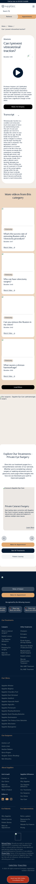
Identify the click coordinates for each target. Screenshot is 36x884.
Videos (10, 26)
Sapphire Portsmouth (9, 708)
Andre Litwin (6, 746)
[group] (19, 508)
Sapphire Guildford (8, 698)
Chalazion (23, 631)
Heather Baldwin (7, 749)
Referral (9, 16)
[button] (18, 73)
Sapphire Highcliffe (8, 705)
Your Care (23, 799)
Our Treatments (25, 790)
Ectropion (23, 634)
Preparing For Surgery (6, 649)
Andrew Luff (6, 743)
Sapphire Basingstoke (9, 727)
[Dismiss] (35, 1)
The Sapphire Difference (6, 640)
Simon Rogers (6, 752)
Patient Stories (6, 822)
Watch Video (8, 247)
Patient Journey (18, 556)
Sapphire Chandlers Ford (10, 692)
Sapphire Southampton (9, 717)
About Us (23, 778)
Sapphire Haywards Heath (10, 701)
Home (4, 26)
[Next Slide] (31, 538)
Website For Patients (27, 824)
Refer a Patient (18, 589)
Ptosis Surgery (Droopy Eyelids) (25, 642)
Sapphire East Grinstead (10, 695)
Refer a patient (25, 816)
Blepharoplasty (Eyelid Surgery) (25, 652)
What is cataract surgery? (7, 632)
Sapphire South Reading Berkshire (13, 714)
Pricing (4, 644)
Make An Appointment (18, 545)
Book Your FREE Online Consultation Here (18, 879)
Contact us (5, 778)
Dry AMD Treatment (27, 669)
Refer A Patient (7, 790)
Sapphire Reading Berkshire (11, 711)
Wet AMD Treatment (27, 666)
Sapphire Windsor (7, 686)
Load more (18, 387)
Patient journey (7, 819)
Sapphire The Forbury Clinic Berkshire (14, 720)
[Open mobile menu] (33, 6)
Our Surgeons (25, 793)
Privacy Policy (22, 865)
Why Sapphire (25, 781)
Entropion (23, 637)
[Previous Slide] (4, 538)
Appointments (27, 16)
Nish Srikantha (6, 759)
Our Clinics (24, 796)
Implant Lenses (7, 636)
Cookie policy (13, 865)
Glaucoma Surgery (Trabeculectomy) (26, 647)
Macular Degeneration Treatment (24, 661)
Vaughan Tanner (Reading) (10, 756)
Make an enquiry (18, 107)
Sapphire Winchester (9, 724)
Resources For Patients (25, 820)
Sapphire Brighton (8, 689)
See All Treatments (18, 550)
